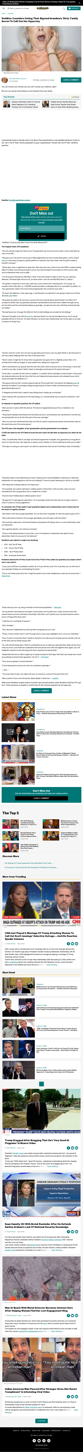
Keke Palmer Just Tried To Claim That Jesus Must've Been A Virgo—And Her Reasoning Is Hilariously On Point (57, 712)
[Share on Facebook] (68, 943)
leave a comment (71, 80)
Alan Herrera (11, 944)
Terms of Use (36, 1430)
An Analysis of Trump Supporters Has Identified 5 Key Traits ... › (29, 863)
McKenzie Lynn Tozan (14, 1315)
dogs (75, 383)
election (5, 260)
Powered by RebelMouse (41, 1448)
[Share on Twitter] (72, 943)
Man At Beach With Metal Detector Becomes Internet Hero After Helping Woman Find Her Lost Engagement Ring (39, 1309)
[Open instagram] (48, 1440)
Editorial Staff (56, 1430)
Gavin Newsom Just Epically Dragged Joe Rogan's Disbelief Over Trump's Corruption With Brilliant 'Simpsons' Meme (57, 1008)
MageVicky (6, 576)
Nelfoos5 (57, 607)
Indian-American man (32, 1407)
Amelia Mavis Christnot (18, 78)
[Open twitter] (39, 1440)
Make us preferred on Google (19, 8)
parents (30, 316)
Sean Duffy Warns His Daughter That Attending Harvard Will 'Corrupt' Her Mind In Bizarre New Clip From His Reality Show (57, 776)
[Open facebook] (34, 1440)
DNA (11, 296)
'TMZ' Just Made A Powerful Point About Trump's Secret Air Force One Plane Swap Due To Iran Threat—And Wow (56, 1029)
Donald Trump (41, 1005)
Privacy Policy (25, 1430)
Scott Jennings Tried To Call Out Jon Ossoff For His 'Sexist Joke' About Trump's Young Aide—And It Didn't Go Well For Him (57, 1050)
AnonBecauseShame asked (19, 200)
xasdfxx (55, 678)
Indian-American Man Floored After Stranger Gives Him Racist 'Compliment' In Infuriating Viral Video (41, 1390)
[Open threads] (44, 1440)
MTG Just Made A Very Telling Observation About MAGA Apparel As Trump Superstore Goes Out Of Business (56, 1071)
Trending (10, 13)
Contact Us (66, 1430)
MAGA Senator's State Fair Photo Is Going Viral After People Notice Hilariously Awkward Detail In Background (69, 824)
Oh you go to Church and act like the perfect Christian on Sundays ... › (31, 867)
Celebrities (40, 709)
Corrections (46, 1430)
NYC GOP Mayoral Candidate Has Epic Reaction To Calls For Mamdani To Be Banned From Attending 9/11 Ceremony (29, 825)
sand (45, 1323)
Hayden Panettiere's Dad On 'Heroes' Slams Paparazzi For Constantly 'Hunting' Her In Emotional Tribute (26, 104)
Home (3, 13)
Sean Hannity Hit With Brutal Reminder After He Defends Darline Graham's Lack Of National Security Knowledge (38, 1225)
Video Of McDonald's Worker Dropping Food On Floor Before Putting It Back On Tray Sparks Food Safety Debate (38, 3)
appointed (34, 1245)
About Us (16, 1430)
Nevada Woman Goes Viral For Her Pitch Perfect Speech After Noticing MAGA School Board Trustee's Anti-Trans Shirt (29, 837)
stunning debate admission (51, 1240)
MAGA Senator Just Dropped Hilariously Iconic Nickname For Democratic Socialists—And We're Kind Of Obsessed (56, 987)
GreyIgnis (45, 657)
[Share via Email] (76, 943)
